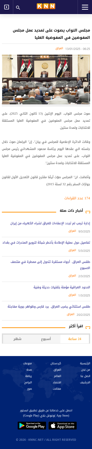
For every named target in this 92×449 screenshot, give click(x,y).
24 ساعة (74, 339)
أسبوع (46, 339)
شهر (17, 339)
